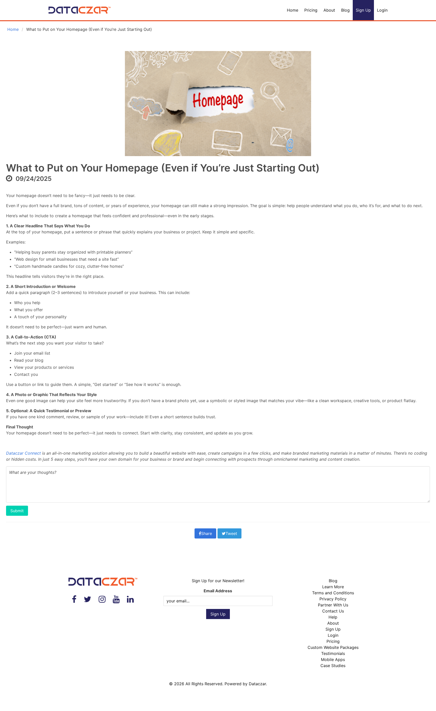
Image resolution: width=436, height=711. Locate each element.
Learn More (333, 586)
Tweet (231, 533)
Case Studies (332, 665)
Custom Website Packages (333, 647)
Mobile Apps (333, 659)
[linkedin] (130, 599)
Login (382, 10)
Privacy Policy (332, 598)
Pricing (310, 10)
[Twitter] (87, 599)
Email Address (218, 590)
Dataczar (257, 683)
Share (206, 533)
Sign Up (363, 10)
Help (333, 617)
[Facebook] (74, 599)
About (329, 10)
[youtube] (116, 599)
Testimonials (333, 653)
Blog (345, 10)
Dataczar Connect (23, 453)
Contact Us (333, 611)
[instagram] (102, 599)
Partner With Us (333, 604)
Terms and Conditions (333, 592)
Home (292, 10)
